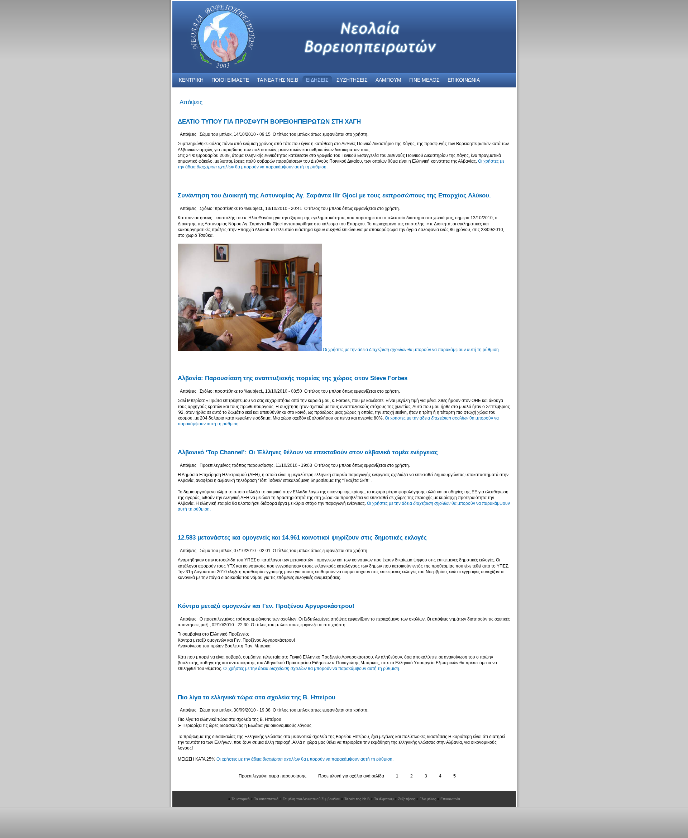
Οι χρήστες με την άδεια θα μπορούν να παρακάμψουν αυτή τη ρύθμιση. (411, 349)
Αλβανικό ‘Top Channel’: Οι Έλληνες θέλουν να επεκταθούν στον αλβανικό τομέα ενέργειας (308, 452)
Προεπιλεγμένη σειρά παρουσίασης (272, 776)
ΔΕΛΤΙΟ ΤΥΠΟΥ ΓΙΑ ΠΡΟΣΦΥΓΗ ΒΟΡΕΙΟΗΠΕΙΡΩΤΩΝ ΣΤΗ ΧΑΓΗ (269, 121)
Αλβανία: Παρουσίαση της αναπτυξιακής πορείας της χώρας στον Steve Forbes (292, 378)
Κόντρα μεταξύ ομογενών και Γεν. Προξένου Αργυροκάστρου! (266, 606)
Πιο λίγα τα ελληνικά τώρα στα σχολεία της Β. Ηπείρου (256, 697)
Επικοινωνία (450, 799)
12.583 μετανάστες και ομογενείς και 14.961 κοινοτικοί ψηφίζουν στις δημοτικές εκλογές (302, 537)
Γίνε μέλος (428, 799)
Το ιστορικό (240, 799)
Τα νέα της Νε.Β (357, 799)
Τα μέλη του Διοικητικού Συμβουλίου (311, 799)
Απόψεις (188, 134)
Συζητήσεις (406, 799)
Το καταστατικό (266, 799)
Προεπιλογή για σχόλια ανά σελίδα (351, 776)
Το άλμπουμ (384, 799)
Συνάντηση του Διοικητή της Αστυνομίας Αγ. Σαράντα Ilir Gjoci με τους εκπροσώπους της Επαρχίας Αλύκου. (334, 195)
